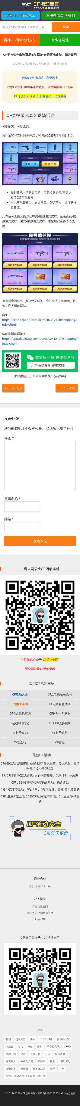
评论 (9, 438)
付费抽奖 (65, 1061)
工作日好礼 (46, 1039)
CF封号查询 (20, 733)
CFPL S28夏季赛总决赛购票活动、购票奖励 (40, 782)
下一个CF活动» (67, 388)
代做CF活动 (20, 704)
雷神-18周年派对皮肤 (20, 40)
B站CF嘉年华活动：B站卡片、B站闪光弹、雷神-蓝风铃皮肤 (40, 789)
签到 (8, 1039)
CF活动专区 (40, 5)
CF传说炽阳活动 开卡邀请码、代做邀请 (40, 96)
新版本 (41, 1061)
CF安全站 (20, 742)
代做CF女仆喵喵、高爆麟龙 (40, 78)
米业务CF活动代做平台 (40, 913)
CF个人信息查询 (20, 713)
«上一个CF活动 (13, 388)
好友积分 (11, 1061)
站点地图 (70, 1093)
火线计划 (35, 1054)
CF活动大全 (20, 694)
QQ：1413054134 (40, 886)
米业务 (9, 1046)
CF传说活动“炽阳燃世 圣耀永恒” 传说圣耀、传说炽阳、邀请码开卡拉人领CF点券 (40, 765)
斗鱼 (62, 1069)
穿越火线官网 (40, 906)
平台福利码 (53, 1046)
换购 (52, 1061)
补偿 (30, 1046)
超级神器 (20, 1039)
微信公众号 (26, 1061)
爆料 (39, 1046)
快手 (32, 1039)
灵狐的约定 (63, 1039)
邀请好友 (11, 1069)
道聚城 (24, 1069)
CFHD (67, 1046)
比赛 (23, 1054)
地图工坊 (11, 1054)
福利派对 (60, 1054)
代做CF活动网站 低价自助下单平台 (25, 1076)
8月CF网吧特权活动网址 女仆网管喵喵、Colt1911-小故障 (40, 775)
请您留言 (62, 63)
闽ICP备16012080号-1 (50, 1093)
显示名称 (12, 498)
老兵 (20, 1046)
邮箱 (9, 518)
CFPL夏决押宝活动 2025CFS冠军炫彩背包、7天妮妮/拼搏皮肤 (40, 798)
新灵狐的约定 (20, 723)
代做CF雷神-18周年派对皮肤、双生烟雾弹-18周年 (40, 87)
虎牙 (52, 1069)
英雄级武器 (39, 1069)
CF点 (47, 1054)
